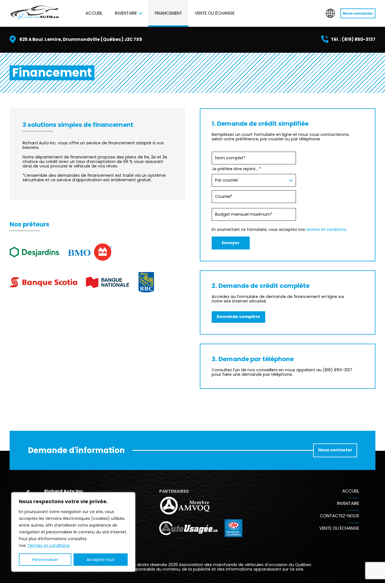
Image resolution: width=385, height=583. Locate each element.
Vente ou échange (214, 13)
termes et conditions (326, 229)
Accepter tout (100, 559)
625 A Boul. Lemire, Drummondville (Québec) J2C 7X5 (80, 39)
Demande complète (238, 316)
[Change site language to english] (330, 13)
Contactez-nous (339, 516)
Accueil (93, 13)
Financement (168, 13)
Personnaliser (45, 559)
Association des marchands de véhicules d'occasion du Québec (245, 564)
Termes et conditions (48, 545)
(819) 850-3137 (358, 39)
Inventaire (126, 13)
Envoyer (231, 243)
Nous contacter (358, 13)
